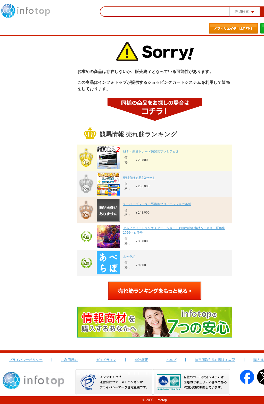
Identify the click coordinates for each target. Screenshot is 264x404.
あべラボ (129, 256)
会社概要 (141, 360)
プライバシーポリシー (26, 360)
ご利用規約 (69, 360)
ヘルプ (171, 360)
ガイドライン (106, 360)
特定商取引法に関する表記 (215, 360)
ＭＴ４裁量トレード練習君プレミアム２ (151, 151)
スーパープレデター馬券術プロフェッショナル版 (157, 204)
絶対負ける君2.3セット (139, 178)
